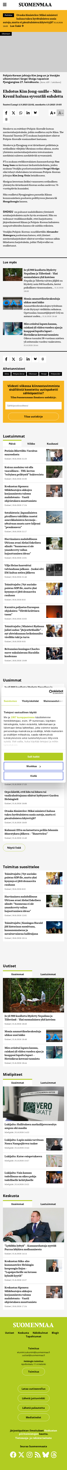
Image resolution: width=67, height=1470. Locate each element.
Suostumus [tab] (10, 700)
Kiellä (33, 775)
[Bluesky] (46, 1457)
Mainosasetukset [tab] (53, 700)
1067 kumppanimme (23, 717)
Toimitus (33, 1371)
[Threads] (54, 1457)
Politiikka (8, 15)
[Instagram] (30, 1456)
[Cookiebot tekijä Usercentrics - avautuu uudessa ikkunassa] (49, 692)
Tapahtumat (33, 1336)
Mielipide (9, 1132)
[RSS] (38, 1456)
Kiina (7, 374)
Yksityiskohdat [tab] (30, 700)
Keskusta (23, 1332)
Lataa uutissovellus (33, 1388)
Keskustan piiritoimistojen (38, 1432)
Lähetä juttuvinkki (33, 1398)
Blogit (55, 1332)
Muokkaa (32, 766)
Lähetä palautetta (33, 1407)
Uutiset (8, 458)
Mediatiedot (33, 1417)
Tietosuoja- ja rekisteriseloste (33, 1438)
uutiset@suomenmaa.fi (33, 1355)
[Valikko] (5, 4)
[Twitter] (22, 1457)
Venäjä (44, 374)
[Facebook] (14, 1456)
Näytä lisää (14, 847)
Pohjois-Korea (19, 374)
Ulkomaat (6, 34)
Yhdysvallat (55, 374)
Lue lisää (15, 25)
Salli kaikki (33, 756)
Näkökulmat (40, 1332)
